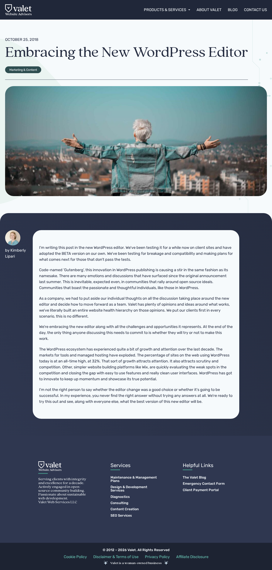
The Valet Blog (194, 477)
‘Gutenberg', (74, 270)
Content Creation (124, 509)
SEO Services (121, 515)
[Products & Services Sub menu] (189, 10)
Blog (233, 9)
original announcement (206, 276)
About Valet (209, 9)
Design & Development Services (128, 488)
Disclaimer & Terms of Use (116, 557)
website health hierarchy (111, 310)
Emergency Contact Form (204, 483)
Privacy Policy (157, 557)
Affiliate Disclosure (192, 557)
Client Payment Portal (201, 490)
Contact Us (255, 9)
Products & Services (165, 9)
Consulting (119, 503)
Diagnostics (120, 497)
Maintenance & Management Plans (133, 479)
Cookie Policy (75, 557)
